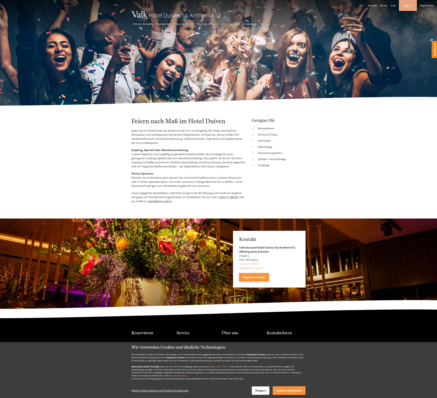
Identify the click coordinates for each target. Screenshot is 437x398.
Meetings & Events (208, 24)
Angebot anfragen (254, 277)
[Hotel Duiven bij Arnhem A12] (176, 18)
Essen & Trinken (184, 24)
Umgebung (249, 24)
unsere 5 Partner (221, 366)
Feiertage (264, 24)
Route (383, 5)
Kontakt (372, 5)
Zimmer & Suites (143, 24)
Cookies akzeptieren (289, 390)
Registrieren (427, 5)
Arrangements (164, 24)
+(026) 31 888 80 (249, 264)
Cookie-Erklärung (179, 375)
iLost (393, 5)
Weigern (260, 390)
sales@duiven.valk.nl (251, 268)
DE (361, 5)
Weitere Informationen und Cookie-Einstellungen (160, 390)
